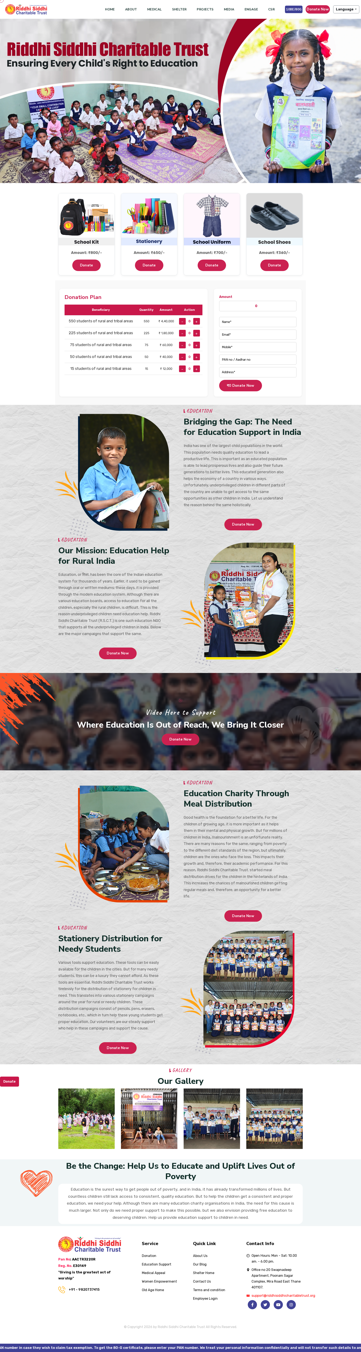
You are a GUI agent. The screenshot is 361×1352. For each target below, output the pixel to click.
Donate (86, 265)
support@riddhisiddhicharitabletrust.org (283, 1296)
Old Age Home (153, 1290)
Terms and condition (209, 1290)
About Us (200, 1256)
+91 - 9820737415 (84, 1290)
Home (110, 9)
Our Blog (200, 1264)
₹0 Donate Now (240, 385)
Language (345, 9)
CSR (271, 9)
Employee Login (205, 1299)
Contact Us (202, 1281)
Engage (251, 9)
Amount (225, 297)
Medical (154, 9)
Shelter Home (203, 1273)
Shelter (179, 9)
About (131, 9)
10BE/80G (293, 9)
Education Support (156, 1264)
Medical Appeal (153, 1273)
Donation (149, 1256)
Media (229, 9)
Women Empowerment (159, 1281)
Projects (205, 9)
